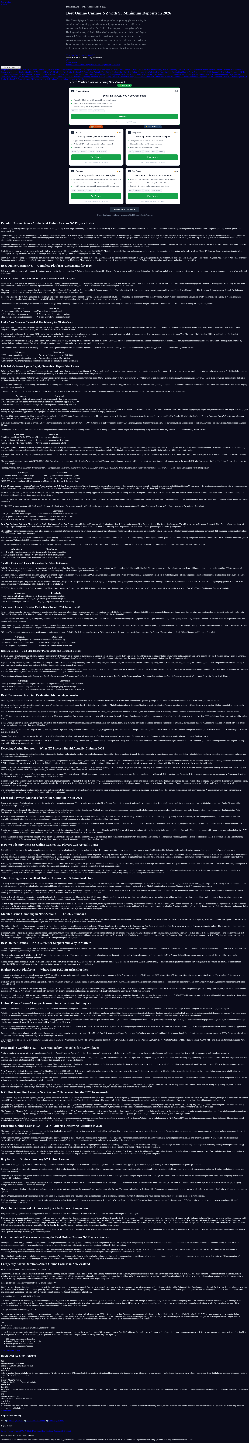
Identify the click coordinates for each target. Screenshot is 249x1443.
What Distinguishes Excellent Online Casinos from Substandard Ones (135, 72)
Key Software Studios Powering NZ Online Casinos (128, 77)
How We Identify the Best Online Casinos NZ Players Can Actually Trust (74, 72)
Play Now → (124, 116)
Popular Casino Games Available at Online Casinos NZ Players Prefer (30, 70)
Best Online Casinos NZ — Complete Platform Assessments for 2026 (89, 70)
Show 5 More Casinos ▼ (124, 209)
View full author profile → (12, 1350)
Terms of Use (19, 1431)
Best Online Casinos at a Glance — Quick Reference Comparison (179, 77)
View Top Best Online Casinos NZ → (82, 55)
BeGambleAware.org (146, 215)
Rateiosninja (6, 2)
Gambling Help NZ (14, 1421)
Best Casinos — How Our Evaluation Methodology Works (143, 70)
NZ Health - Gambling (34, 1421)
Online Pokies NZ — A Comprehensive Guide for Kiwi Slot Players (117, 74)
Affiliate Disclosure (33, 1431)
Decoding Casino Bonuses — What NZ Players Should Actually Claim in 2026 (201, 70)
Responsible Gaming (62, 1431)
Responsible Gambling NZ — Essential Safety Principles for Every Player (178, 74)
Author (4, 4)
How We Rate (47, 1431)
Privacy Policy (7, 1431)
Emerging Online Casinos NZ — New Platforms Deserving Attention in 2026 (72, 77)
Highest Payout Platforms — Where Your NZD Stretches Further (60, 74)
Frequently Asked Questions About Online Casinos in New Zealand (60, 79)
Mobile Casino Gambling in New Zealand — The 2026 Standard (192, 72)
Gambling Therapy (55, 1421)
